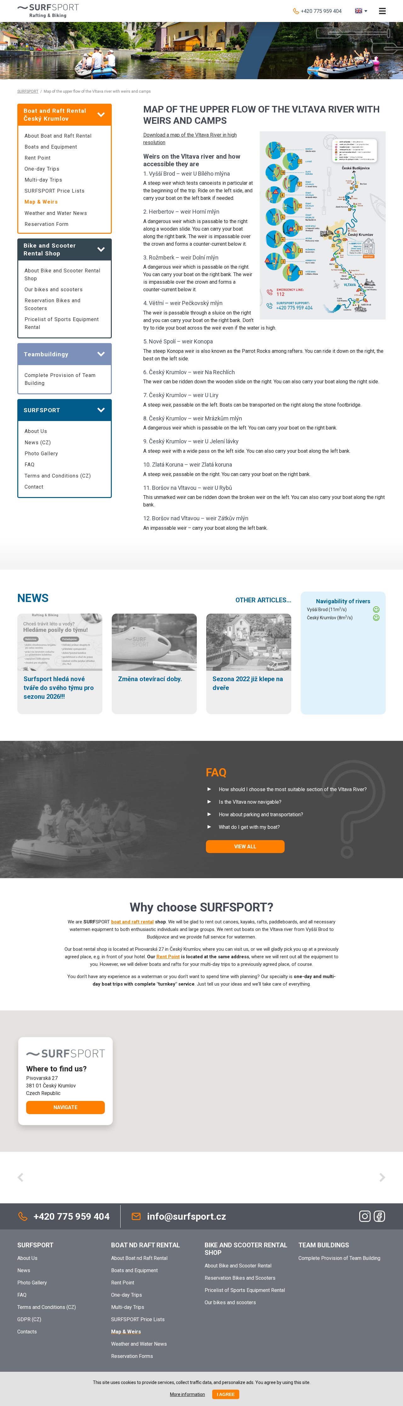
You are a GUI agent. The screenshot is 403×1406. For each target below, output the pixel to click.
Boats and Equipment (51, 147)
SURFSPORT (27, 91)
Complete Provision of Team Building (60, 379)
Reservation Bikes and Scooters (53, 304)
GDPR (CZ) (29, 1319)
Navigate (65, 1107)
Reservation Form (47, 224)
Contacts (27, 1332)
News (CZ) (38, 443)
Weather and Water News (56, 213)
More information (187, 1394)
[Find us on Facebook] (379, 1216)
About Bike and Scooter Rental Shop (62, 275)
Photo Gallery (41, 454)
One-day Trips (42, 169)
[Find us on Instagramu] (365, 1216)
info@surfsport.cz (186, 1216)
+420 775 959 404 (321, 11)
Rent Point (38, 158)
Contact (34, 487)
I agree (226, 1394)
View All (245, 847)
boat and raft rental (132, 922)
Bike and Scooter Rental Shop (246, 1248)
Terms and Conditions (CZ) (58, 476)
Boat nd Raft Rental (145, 1245)
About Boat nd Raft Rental (139, 1258)
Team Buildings (323, 1245)
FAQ (30, 465)
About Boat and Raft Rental (58, 136)
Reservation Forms (132, 1356)
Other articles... (263, 600)
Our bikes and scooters (54, 290)
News (32, 598)
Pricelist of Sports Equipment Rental (62, 323)
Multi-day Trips (43, 180)
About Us (36, 431)
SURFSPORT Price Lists (55, 191)
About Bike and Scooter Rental (238, 1266)
